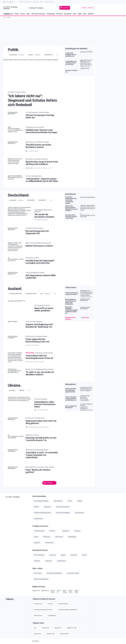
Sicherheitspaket (63, 603)
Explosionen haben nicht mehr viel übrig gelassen (41, 422)
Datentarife (37, 633)
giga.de (63, 555)
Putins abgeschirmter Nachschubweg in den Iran (37, 340)
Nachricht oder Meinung (41, 579)
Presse (70, 501)
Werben (79, 501)
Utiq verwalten (79, 512)
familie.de (37, 561)
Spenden (21, 390)
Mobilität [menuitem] (91, 14)
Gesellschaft (42, 200)
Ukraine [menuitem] (22, 14)
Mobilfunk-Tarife (72, 628)
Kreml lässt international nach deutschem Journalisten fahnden (71, 200)
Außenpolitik (31, 200)
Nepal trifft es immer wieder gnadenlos (43, 309)
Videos (36, 537)
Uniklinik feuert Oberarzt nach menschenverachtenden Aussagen (41, 131)
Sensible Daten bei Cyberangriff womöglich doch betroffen (40, 261)
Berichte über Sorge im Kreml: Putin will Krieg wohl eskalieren (42, 163)
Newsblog (12, 390)
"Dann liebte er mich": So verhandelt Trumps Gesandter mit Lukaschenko (42, 455)
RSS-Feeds (46, 537)
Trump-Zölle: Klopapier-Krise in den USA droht (70, 54)
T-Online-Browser (39, 531)
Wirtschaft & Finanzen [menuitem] (38, 14)
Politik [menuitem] (17, 14)
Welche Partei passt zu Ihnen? (39, 246)
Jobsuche (37, 542)
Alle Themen (59, 537)
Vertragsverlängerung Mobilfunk (67, 609)
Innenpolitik (12, 200)
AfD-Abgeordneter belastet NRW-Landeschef (41, 276)
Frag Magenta (52, 615)
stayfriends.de (61, 561)
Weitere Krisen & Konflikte (70, 318)
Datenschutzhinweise (62, 507)
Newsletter (66, 531)
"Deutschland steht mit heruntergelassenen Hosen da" (40, 356)
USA (41, 293)
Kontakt (36, 507)
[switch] (57, 54)
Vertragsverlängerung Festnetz (43, 609)
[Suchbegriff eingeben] (43, 8)
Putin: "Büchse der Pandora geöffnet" (38, 471)
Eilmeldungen (72, 537)
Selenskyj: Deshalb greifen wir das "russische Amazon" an (41, 439)
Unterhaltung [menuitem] (51, 14)
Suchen (66, 8)
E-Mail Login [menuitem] (86, 8)
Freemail (50, 603)
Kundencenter (38, 603)
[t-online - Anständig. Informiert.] (16, 497)
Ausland (30, 54)
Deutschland (13, 54)
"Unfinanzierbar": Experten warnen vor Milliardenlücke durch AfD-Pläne (42, 180)
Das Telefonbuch (39, 555)
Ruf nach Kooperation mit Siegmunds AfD (37, 232)
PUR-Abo (52, 531)
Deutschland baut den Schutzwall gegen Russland (70, 390)
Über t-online (38, 573)
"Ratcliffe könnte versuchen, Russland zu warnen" (39, 146)
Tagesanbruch (48, 54)
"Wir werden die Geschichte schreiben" (44, 215)
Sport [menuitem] (28, 14)
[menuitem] (6, 2)
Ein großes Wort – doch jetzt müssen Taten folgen (71, 216)
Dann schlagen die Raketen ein (71, 406)
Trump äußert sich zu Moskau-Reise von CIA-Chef (71, 63)
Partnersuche (49, 542)
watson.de (53, 555)
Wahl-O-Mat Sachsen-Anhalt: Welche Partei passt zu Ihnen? (71, 208)
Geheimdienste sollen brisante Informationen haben (45, 404)
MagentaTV (58, 628)
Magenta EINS (64, 633)
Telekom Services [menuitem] (48, 1)
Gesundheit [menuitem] (67, 14)
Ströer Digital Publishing (41, 501)
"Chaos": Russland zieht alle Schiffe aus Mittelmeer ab (71, 398)
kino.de (84, 555)
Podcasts (77, 531)
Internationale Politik (15, 293)
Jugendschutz (38, 518)
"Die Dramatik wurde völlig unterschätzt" (71, 293)
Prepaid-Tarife (50, 633)
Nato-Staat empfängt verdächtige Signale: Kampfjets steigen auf (71, 310)
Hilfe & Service (38, 615)
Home (4, 17)
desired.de (74, 555)
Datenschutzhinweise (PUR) (42, 512)
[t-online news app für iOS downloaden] (36, 591)
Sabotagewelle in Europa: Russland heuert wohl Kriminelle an (70, 302)
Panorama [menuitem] (59, 14)
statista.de (48, 561)
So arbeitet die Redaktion (54, 573)
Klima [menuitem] (85, 14)
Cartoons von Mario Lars (71, 71)
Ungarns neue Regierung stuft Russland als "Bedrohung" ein (39, 325)
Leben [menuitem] (74, 14)
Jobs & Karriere (57, 501)
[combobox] (43, 8)
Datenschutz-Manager (63, 512)
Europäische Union (30, 293)
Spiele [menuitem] (80, 14)
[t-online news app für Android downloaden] (45, 591)
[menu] (49, 8)
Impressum (47, 507)
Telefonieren (45, 628)
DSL (35, 628)
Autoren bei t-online (73, 573)
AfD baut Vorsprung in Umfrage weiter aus (40, 116)
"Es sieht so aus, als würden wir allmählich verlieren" (40, 373)
